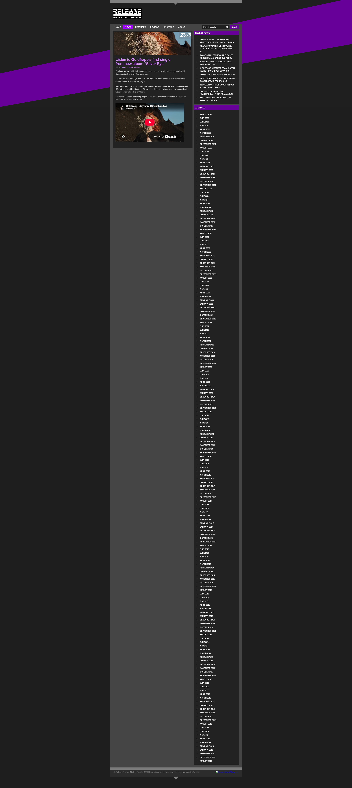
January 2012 (206, 750)
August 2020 (206, 367)
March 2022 (205, 297)
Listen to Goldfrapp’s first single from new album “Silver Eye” (143, 61)
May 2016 (204, 557)
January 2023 (206, 259)
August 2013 (206, 679)
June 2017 (204, 508)
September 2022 (208, 274)
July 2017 (204, 505)
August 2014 (206, 635)
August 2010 (206, 761)
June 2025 (204, 155)
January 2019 (206, 438)
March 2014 (205, 653)
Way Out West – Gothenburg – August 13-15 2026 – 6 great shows (217, 41)
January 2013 (206, 705)
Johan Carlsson (134, 67)
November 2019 (207, 401)
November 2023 (207, 222)
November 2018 (207, 445)
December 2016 (207, 531)
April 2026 (205, 129)
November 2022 (207, 267)
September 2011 (208, 757)
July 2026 (204, 118)
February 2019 (207, 434)
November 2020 (207, 356)
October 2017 (206, 493)
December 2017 (207, 486)
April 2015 (205, 605)
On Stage (168, 27)
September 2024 (208, 185)
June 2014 (204, 642)
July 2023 (204, 237)
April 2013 (205, 694)
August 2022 (206, 278)
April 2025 (205, 163)
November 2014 (207, 624)
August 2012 (206, 724)
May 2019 (204, 423)
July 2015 (204, 594)
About (181, 27)
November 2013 (207, 668)
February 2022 (207, 300)
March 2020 (205, 386)
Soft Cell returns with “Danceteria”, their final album (216, 92)
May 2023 (204, 244)
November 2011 (207, 754)
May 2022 (204, 289)
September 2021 (208, 319)
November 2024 (207, 178)
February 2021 (207, 345)
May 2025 (204, 159)
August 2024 (206, 189)
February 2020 (207, 389)
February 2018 (207, 479)
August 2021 (206, 323)
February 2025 (207, 166)
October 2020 (206, 360)
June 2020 (204, 375)
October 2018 (206, 449)
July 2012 (204, 728)
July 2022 (204, 282)
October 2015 (206, 583)
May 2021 (204, 334)
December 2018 (207, 441)
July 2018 (204, 460)
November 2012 (207, 713)
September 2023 (208, 230)
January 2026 (206, 140)
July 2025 (204, 152)
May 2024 (204, 200)
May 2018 (204, 467)
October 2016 (206, 538)
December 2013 (207, 664)
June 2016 (204, 553)
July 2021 (204, 326)
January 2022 (206, 304)
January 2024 (206, 215)
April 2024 (205, 204)
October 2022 (206, 271)
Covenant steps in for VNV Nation (217, 75)
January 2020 (206, 393)
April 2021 (205, 337)
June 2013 (204, 687)
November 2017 (207, 490)
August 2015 (206, 590)
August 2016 (206, 546)
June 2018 (204, 464)
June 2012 (204, 731)
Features (140, 27)
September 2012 (208, 720)
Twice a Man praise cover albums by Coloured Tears (217, 86)
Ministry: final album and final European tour (216, 63)
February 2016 (207, 568)
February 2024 (207, 211)
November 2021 (207, 311)
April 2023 (205, 248)
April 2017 (205, 516)
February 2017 (207, 523)
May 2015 (204, 601)
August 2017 (206, 501)
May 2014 (204, 646)
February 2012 (207, 746)
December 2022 (207, 263)
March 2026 (205, 133)
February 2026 (207, 137)
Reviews (154, 27)
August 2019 (206, 412)
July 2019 (204, 415)
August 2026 (206, 114)
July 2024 (204, 192)
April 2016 (205, 560)
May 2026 (204, 126)
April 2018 (205, 471)
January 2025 (206, 170)
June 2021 (204, 330)
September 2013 (208, 676)
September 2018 (208, 453)
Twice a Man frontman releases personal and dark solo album (216, 56)
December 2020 (207, 352)
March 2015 (205, 609)
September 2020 (208, 363)
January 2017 (206, 527)
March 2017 (205, 519)
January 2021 (206, 349)
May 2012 (204, 735)
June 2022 (204, 285)
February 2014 (207, 657)
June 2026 (204, 122)
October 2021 (206, 315)
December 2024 (207, 174)
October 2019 (206, 404)
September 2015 (208, 586)
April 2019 (205, 427)
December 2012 (207, 709)
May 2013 (204, 690)
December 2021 (207, 308)
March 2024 (205, 207)
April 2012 (205, 739)
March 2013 (205, 698)
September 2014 (208, 631)
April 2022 (205, 293)
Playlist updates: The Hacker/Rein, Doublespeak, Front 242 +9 (218, 79)
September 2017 (208, 497)
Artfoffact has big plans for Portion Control (215, 99)
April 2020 (205, 382)
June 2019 (204, 419)
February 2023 (207, 256)
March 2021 (205, 341)
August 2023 (206, 233)
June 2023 (204, 241)
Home (118, 27)
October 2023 (206, 226)
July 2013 (204, 683)
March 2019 (205, 430)
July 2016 (204, 549)
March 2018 (205, 475)
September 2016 (208, 542)
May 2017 (204, 512)
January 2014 (206, 661)
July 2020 (204, 371)
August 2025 (206, 148)
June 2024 (204, 196)
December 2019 (207, 397)
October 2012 (206, 716)
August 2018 (206, 456)
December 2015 (207, 575)
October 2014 (206, 627)
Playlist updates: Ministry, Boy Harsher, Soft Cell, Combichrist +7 (216, 49)
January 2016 (206, 572)
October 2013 (206, 672)
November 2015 (207, 579)
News (128, 27)
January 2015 (206, 616)
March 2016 (205, 564)
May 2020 (204, 378)
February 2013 (207, 702)
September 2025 (208, 144)
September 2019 (208, 408)
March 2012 (205, 742)
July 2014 (204, 638)
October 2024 (206, 181)
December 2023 (207, 218)
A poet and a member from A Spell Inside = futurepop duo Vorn (217, 69)
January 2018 (206, 482)
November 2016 (207, 534)
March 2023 (205, 252)
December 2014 (207, 620)
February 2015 (207, 612)
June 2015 (204, 598)
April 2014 (205, 650)
